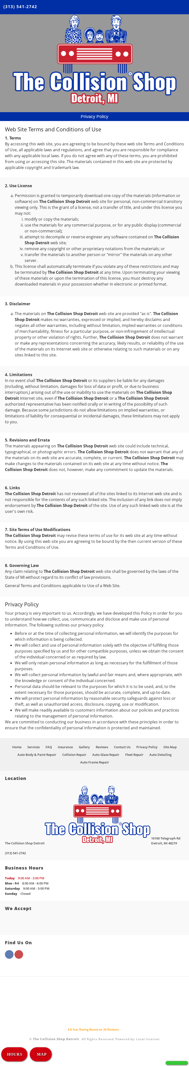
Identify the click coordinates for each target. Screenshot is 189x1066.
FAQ (49, 747)
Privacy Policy (147, 747)
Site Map (170, 747)
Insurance (65, 747)
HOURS (14, 1054)
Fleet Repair (134, 754)
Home (16, 747)
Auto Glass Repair (105, 754)
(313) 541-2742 (20, 6)
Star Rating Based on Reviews (93, 1029)
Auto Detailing (160, 754)
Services (33, 747)
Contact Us (122, 747)
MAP (41, 1054)
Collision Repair (74, 754)
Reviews (102, 747)
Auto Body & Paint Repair (36, 754)
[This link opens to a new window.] (9, 957)
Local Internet (148, 1039)
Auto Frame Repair (94, 762)
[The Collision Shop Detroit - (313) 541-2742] (177, 1063)
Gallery (84, 747)
